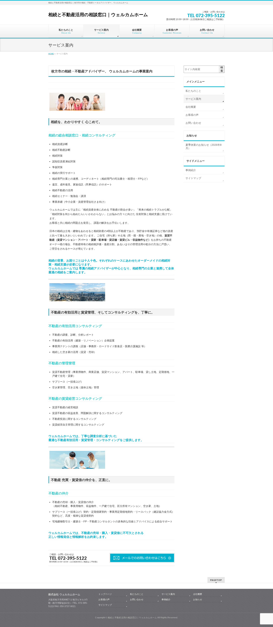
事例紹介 (191, 170)
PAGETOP (216, 580)
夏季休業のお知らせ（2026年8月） (204, 146)
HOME (51, 54)
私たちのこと (193, 90)
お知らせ (197, 599)
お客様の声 (192, 114)
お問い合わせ (193, 122)
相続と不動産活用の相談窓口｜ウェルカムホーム (98, 14)
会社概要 (191, 106)
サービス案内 (193, 98)
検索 (221, 69)
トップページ (105, 594)
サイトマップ (193, 178)
